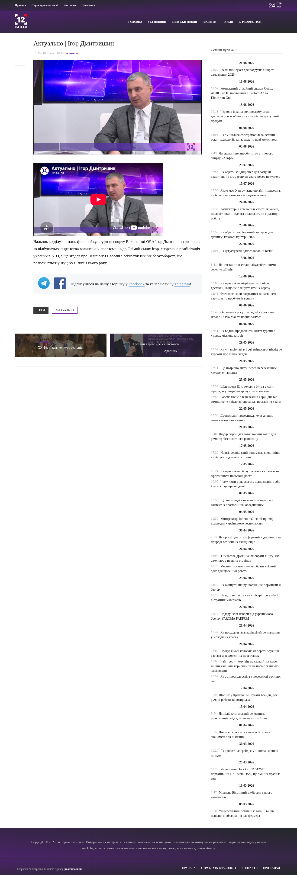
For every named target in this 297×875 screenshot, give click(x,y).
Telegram (182, 284)
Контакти (70, 5)
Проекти (209, 21)
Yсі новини (157, 21)
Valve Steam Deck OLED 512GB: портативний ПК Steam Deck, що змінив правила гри (245, 774)
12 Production (250, 21)
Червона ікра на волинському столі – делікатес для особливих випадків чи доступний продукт (245, 116)
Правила (20, 5)
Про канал (88, 5)
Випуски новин (184, 21)
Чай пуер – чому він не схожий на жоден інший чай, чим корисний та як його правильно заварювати (244, 666)
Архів (228, 21)
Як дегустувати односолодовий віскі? (246, 251)
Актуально (73, 53)
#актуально (64, 310)
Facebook (137, 284)
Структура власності (45, 5)
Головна (135, 21)
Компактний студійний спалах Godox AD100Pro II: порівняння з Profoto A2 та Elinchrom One (242, 93)
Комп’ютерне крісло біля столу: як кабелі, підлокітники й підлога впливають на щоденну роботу (245, 213)
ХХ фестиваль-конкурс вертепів (60, 347)
